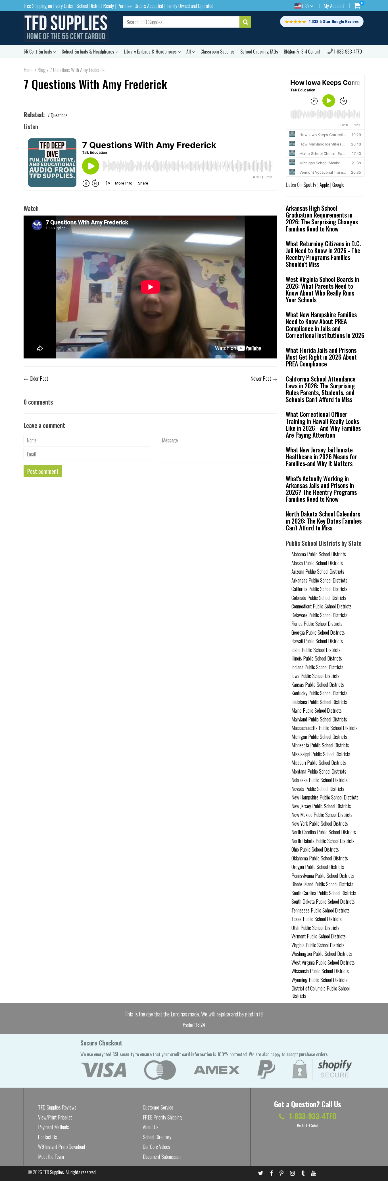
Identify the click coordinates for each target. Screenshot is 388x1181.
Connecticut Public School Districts (321, 606)
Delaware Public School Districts (319, 615)
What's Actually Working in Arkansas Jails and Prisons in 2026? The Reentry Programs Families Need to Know (321, 489)
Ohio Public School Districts (315, 849)
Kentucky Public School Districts (319, 693)
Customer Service (158, 1107)
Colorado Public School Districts (318, 597)
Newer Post (261, 378)
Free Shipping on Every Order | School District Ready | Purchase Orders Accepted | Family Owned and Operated (118, 5)
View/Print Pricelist (55, 1117)
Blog (41, 70)
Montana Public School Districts (318, 771)
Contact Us (47, 1137)
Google (338, 184)
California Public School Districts (319, 588)
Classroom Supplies (218, 51)
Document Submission (162, 1156)
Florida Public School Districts (317, 623)
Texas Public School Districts (316, 918)
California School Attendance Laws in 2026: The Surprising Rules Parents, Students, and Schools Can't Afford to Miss (321, 389)
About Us (150, 1127)
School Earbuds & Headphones (88, 51)
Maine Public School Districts (316, 710)
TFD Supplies (53, 1172)
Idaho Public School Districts (316, 649)
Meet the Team (51, 1156)
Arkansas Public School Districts (319, 580)
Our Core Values (156, 1146)
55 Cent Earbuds (38, 51)
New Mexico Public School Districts (321, 814)
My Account (334, 5)
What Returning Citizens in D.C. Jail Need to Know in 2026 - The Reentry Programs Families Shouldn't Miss (323, 254)
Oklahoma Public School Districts (319, 858)
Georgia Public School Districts (318, 632)
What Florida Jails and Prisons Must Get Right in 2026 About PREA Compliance (321, 356)
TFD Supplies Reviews (57, 1107)
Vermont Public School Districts (318, 936)
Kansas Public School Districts (317, 684)
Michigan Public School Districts (319, 736)
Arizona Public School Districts (317, 571)
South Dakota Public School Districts (323, 901)
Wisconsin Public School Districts (320, 971)
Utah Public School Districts (315, 927)
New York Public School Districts (319, 823)
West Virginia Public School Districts (323, 962)
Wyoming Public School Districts (319, 979)
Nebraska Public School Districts (319, 780)
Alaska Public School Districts (317, 563)
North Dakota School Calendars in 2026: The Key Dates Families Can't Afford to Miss (324, 520)
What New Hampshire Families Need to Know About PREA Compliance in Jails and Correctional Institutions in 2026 (325, 325)
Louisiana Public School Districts (319, 702)
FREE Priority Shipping (162, 1117)
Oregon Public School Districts (317, 866)
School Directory (157, 1137)
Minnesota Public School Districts (320, 745)
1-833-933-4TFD (347, 51)
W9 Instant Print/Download (61, 1146)
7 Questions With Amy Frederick (95, 84)
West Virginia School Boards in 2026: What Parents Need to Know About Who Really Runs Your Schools (322, 289)
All (189, 51)
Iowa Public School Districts (315, 675)
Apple (324, 184)
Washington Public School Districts (321, 953)
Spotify (310, 184)
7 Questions (57, 115)
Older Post (39, 378)
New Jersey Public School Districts (321, 806)
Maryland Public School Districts (319, 719)
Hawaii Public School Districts (317, 641)
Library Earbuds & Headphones (151, 51)
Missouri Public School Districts (318, 762)
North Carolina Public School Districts (323, 832)
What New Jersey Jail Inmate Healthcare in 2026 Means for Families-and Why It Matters (321, 456)
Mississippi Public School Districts (320, 754)
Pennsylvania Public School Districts (322, 875)
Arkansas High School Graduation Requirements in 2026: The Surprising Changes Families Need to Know (322, 218)
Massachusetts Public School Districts (324, 727)
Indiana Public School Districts (317, 667)
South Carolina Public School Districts (323, 893)
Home (29, 70)
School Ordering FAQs (259, 51)
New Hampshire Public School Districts (324, 797)
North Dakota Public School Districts (322, 840)
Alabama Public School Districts (318, 554)
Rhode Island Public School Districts (322, 884)
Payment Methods (53, 1127)
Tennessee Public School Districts (320, 910)
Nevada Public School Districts (317, 788)
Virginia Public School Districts (318, 945)
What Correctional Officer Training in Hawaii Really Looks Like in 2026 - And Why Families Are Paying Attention (323, 424)
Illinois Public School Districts (316, 658)
